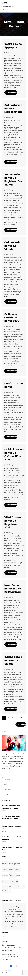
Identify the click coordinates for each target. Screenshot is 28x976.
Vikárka (10, 886)
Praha (12, 875)
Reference (7, 790)
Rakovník (18, 875)
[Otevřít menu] (3, 9)
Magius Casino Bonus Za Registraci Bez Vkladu (11, 807)
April (4, 3)
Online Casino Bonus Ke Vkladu (13, 246)
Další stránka (21, 724)
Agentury (7, 779)
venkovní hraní (5, 886)
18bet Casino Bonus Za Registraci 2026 (12, 522)
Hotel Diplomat (14, 864)
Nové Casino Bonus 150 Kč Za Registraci (12, 588)
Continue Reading (11, 92)
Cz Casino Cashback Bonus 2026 (11, 317)
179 (21, 718)
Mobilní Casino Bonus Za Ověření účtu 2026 (14, 454)
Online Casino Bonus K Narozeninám (13, 108)
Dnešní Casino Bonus (13, 385)
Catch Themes (6, 973)
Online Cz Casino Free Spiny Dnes (12, 848)
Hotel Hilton (6, 869)
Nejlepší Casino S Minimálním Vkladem (12, 828)
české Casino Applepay (13, 45)
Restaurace (6, 882)
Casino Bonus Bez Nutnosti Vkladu (13, 660)
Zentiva (23, 886)
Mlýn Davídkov (5, 875)
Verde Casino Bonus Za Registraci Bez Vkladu (13, 179)
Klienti (6, 784)
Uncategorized (8, 795)
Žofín (10, 890)
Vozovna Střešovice (17, 886)
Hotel (5, 863)
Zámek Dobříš (5, 890)
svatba (15, 881)
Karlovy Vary (16, 869)
